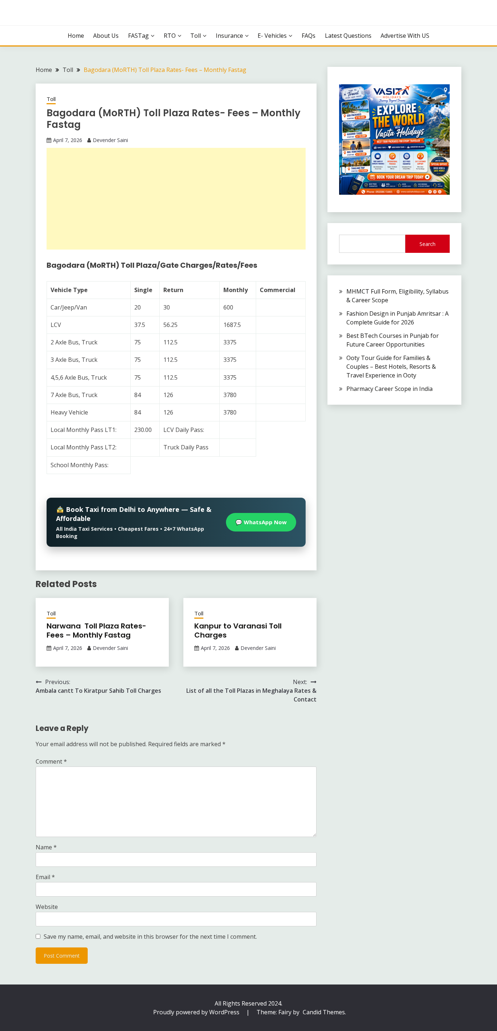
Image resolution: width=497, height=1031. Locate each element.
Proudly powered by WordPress (197, 1012)
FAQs (308, 36)
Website (47, 907)
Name (46, 847)
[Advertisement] (176, 199)
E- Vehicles (272, 36)
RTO (170, 36)
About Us (106, 36)
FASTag (138, 36)
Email (45, 877)
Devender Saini (110, 140)
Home (76, 36)
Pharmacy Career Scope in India (389, 389)
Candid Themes (324, 1012)
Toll (195, 36)
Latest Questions (348, 36)
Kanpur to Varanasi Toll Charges (238, 630)
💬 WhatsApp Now (261, 522)
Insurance (229, 36)
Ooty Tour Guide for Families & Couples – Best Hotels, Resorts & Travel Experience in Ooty (391, 366)
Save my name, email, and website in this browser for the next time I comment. (150, 937)
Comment (51, 761)
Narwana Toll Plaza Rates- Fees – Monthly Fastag (96, 630)
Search (428, 243)
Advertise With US (405, 36)
